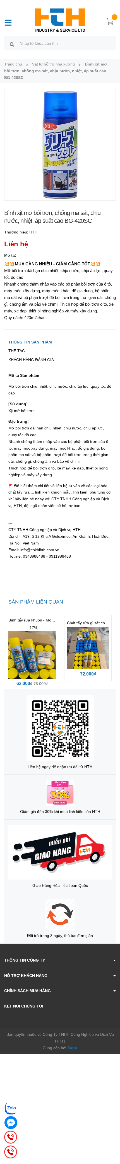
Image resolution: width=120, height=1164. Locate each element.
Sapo (72, 1048)
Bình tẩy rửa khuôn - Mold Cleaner (38, 620)
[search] (12, 44)
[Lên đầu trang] (111, 1137)
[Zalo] (10, 1108)
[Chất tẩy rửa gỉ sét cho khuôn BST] (88, 648)
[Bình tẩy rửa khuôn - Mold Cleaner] (32, 655)
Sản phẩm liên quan (35, 602)
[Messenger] (10, 1122)
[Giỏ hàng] (110, 22)
